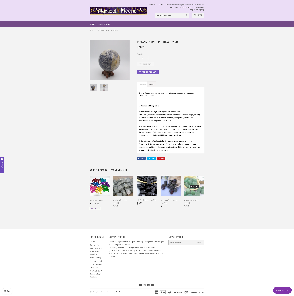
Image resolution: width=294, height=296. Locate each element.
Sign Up (200, 243)
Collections (104, 24)
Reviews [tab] (151, 84)
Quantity (140, 54)
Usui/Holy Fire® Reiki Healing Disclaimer (96, 274)
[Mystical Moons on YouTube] (152, 285)
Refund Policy (95, 257)
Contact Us (94, 245)
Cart (199, 15)
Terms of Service (96, 261)
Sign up (201, 10)
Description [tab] (142, 84)
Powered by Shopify (114, 292)
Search (92, 241)
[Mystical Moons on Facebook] (140, 285)
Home (92, 24)
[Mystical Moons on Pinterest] (144, 285)
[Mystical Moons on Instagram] (148, 285)
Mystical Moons (100, 292)
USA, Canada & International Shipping (96, 251)
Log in (192, 10)
